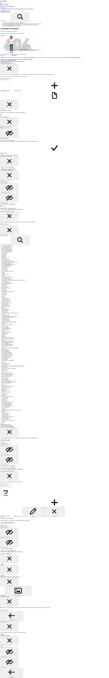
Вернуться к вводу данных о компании (7, 522)
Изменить (33, 516)
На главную (2, 35)
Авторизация (13, 204)
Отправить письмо (4, 610)
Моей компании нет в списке (6, 424)
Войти (12, 518)
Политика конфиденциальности (18, 61)
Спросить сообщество (4, 60)
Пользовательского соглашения (28, 57)
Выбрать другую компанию (5, 440)
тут (26, 76)
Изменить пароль (4, 667)
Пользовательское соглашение (6, 61)
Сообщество (2, 8)
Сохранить (3, 595)
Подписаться (14, 55)
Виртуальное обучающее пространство (17, 8)
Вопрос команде (12, 60)
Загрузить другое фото (18, 595)
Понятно (2, 564)
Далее (2, 423)
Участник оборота (4, 169)
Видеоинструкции (29, 8)
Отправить (3, 109)
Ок (1, 114)
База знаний (7, 8)
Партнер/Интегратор (11, 169)
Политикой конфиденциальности (74, 57)
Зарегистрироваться (14, 155)
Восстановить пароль (4, 138)
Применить (3, 422)
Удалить (54, 516)
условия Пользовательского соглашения (14, 209)
